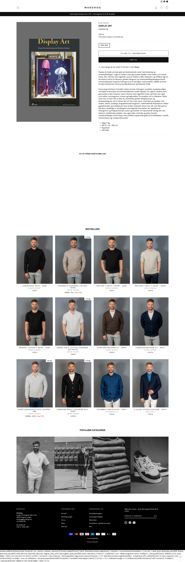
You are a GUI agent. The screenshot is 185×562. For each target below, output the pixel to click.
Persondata (93, 520)
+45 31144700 (21, 521)
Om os (63, 520)
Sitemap (64, 526)
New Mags (103, 23)
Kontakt (63, 513)
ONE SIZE (104, 45)
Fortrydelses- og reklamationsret (99, 523)
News (63, 523)
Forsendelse (102, 37)
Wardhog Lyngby (66, 517)
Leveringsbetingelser (96, 517)
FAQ (90, 526)
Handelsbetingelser (95, 513)
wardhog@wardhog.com (24, 519)
